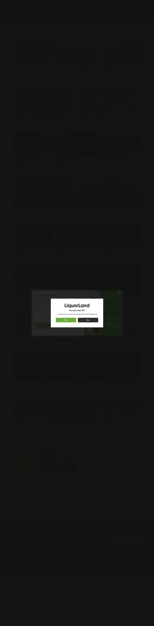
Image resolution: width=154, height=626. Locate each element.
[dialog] (77, 313)
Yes (66, 320)
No (88, 320)
